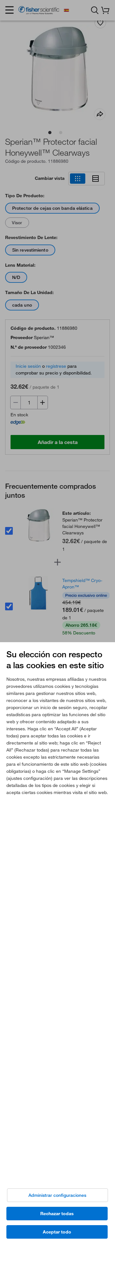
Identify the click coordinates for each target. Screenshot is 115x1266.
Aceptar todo (57, 1232)
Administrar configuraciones (57, 1195)
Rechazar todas (57, 1213)
